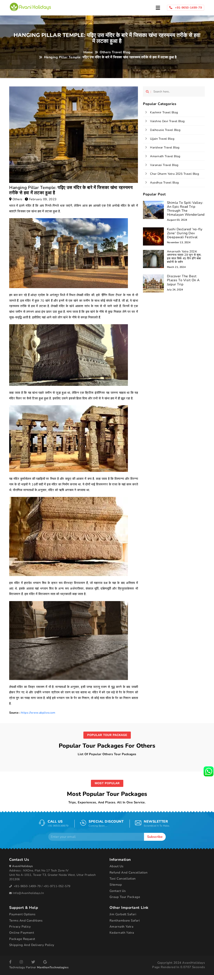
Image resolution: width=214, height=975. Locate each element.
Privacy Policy (20, 926)
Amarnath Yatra (121, 926)
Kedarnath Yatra (122, 933)
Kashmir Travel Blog (164, 112)
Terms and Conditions (26, 920)
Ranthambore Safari (125, 920)
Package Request (22, 939)
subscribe (155, 836)
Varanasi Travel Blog (164, 165)
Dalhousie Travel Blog (165, 130)
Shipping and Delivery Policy (31, 945)
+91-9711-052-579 (56, 886)
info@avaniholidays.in (28, 893)
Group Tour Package (125, 897)
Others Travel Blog (115, 52)
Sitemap (116, 885)
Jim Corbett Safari (123, 914)
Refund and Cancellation (129, 872)
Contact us (118, 891)
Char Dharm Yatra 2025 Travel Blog (174, 174)
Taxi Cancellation (123, 878)
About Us (117, 866)
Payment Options (22, 914)
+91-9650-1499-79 (27, 886)
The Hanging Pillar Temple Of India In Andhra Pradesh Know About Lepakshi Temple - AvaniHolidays (30, 7)
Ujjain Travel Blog (162, 139)
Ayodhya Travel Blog (164, 183)
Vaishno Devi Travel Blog (167, 121)
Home (88, 52)
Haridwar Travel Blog (164, 147)
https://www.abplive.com (38, 713)
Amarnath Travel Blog (165, 156)
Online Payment (21, 933)
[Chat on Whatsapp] (208, 771)
